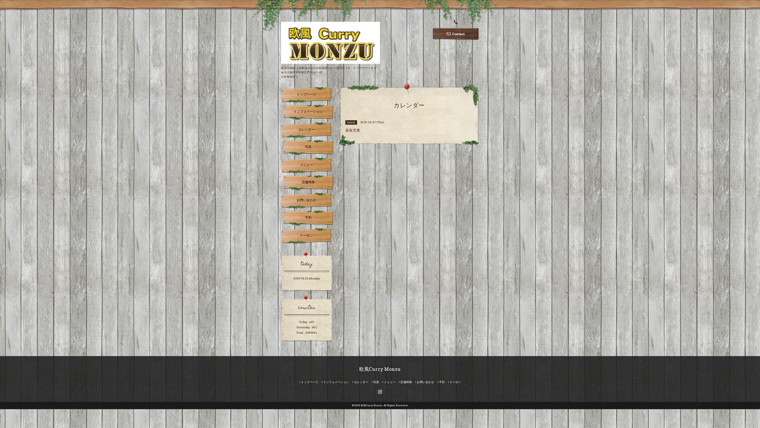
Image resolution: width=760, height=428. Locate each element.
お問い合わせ (306, 200)
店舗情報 (308, 182)
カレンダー (306, 130)
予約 (308, 217)
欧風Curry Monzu (380, 369)
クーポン (306, 235)
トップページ (306, 94)
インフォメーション (308, 112)
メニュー (306, 165)
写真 (308, 147)
